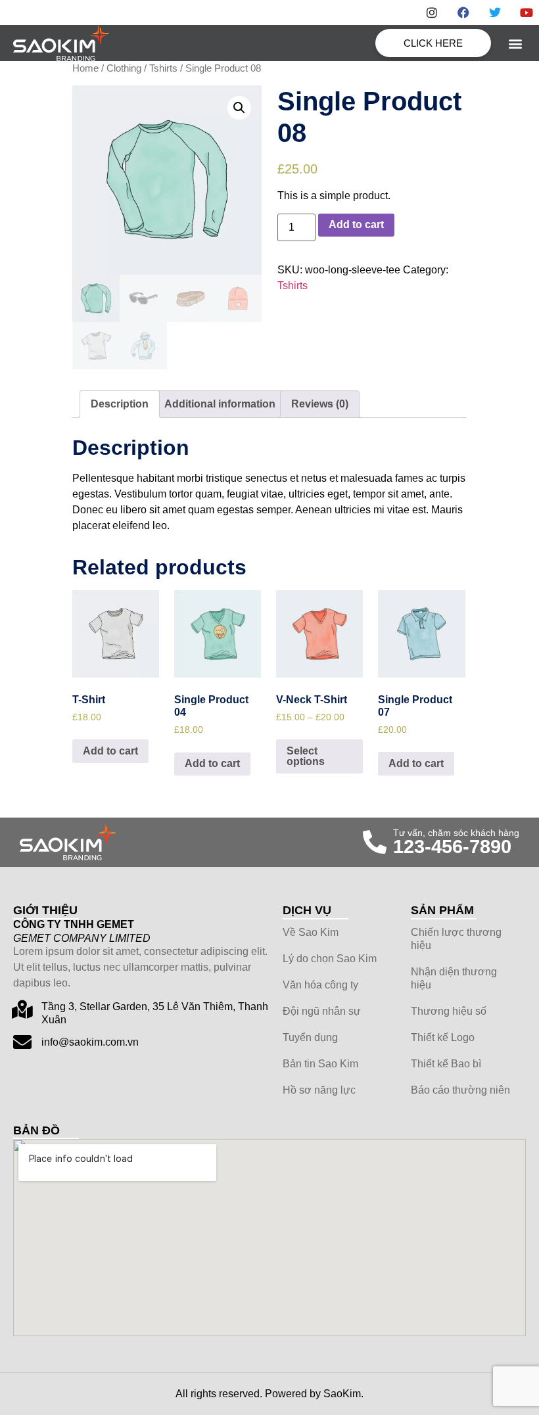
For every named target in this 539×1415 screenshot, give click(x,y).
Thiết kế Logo (443, 1037)
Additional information (219, 403)
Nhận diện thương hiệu (454, 978)
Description (120, 403)
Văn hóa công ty (320, 984)
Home (85, 68)
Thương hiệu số (448, 1011)
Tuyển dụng (310, 1037)
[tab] (120, 404)
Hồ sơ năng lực (319, 1090)
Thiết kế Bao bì (446, 1063)
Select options (306, 756)
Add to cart (356, 224)
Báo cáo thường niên (460, 1090)
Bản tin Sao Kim (320, 1063)
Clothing (123, 68)
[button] (515, 43)
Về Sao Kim (311, 932)
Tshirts (163, 68)
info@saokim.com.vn (90, 1042)
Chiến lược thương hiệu (456, 939)
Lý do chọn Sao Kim (330, 958)
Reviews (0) (319, 403)
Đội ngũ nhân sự (322, 1011)
